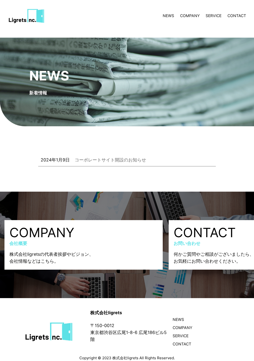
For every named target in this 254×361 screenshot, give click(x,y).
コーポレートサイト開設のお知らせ (110, 159)
